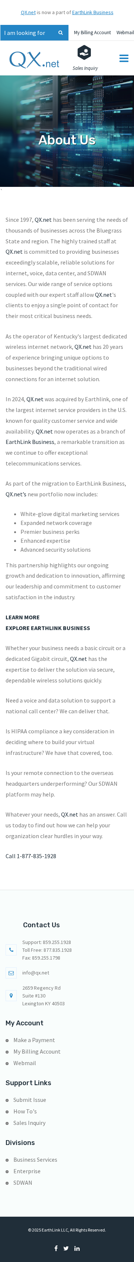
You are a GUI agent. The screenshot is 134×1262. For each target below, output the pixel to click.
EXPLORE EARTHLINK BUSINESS (48, 628)
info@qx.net (35, 972)
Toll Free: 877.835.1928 (47, 950)
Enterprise (27, 1171)
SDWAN (22, 1182)
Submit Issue (29, 1099)
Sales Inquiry (29, 1122)
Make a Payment (34, 1040)
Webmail (125, 32)
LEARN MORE (23, 617)
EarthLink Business (93, 12)
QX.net (28, 12)
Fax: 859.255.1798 (41, 957)
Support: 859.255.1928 (46, 942)
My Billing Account (92, 32)
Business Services (35, 1159)
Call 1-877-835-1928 (31, 856)
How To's (25, 1111)
